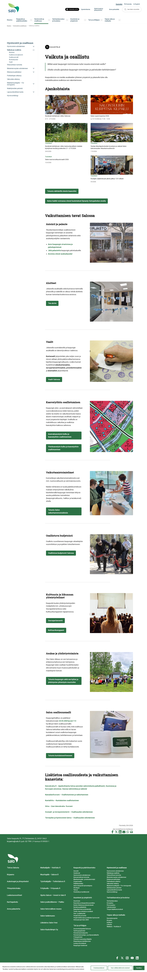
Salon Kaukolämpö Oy (49, 929)
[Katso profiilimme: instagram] (127, 957)
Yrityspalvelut (78, 937)
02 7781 (28, 841)
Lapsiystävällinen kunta (114, 890)
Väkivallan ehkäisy (113, 883)
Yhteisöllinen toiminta (114, 875)
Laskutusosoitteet (14, 895)
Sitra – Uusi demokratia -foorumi (59, 806)
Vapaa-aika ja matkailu (110, 20)
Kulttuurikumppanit (56, 630)
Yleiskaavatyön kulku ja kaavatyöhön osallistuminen (63, 448)
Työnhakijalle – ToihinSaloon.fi (52, 881)
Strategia (77, 888)
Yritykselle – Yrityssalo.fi (50, 888)
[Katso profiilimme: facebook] (117, 957)
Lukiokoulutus (111, 907)
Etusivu (9, 20)
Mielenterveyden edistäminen (116, 877)
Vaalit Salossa (54, 379)
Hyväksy (139, 968)
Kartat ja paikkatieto (80, 907)
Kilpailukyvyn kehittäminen (82, 941)
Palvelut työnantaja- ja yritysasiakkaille (86, 935)
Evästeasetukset (99, 968)
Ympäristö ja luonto (80, 915)
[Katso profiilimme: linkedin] (137, 957)
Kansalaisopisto (112, 918)
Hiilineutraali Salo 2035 (81, 920)
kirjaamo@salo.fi (13, 841)
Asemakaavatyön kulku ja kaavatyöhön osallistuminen (59, 435)
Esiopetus (110, 903)
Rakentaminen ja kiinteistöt (82, 909)
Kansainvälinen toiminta (81, 877)
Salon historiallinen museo (51, 909)
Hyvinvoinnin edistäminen (82, 875)
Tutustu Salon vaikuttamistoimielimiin (58, 511)
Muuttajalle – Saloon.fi (49, 874)
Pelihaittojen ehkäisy (113, 881)
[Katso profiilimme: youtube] (132, 957)
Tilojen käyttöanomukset (115, 909)
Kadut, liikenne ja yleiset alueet (83, 905)
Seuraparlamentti (55, 620)
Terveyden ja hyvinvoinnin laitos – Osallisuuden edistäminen (70, 818)
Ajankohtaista (85, 9)
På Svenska (128, 4)
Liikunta (109, 924)
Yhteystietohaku (13, 888)
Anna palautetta (114, 9)
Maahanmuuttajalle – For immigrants (119, 885)
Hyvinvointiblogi (112, 892)
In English (136, 4)
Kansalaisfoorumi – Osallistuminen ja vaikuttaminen (66, 795)
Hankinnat (77, 873)
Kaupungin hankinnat (80, 945)
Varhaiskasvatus (112, 901)
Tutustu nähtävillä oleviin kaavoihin (61, 191)
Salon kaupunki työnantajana (83, 885)
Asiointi (76, 871)
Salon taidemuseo (47, 916)
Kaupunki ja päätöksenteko (21, 20)
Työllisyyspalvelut (79, 931)
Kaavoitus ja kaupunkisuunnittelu (84, 903)
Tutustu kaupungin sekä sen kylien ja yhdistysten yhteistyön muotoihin (63, 680)
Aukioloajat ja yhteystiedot (98, 9)
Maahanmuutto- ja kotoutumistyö (84, 879)
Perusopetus (111, 905)
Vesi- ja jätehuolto (79, 913)
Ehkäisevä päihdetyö (113, 879)
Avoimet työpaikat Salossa (82, 928)
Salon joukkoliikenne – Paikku (52, 902)
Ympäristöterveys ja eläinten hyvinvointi (86, 917)
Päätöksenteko (78, 883)
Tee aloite (52, 303)
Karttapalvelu (12, 902)
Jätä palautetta (54, 250)
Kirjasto (109, 920)
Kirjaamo (10, 874)
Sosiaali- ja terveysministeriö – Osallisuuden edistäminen (69, 812)
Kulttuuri (109, 922)
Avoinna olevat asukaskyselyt (60, 254)
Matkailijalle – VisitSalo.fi (50, 868)
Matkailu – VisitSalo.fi (114, 926)
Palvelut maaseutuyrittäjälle (83, 939)
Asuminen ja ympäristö (74, 20)
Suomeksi (119, 4)
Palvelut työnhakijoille (81, 933)
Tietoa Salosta (13, 868)
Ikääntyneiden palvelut (114, 888)
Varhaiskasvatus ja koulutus (58, 20)
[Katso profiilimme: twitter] (122, 957)
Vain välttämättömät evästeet (120, 968)
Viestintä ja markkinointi (81, 892)
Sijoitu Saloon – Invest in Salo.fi (53, 895)
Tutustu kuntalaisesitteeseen (60, 755)
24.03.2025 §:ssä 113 (67, 721)
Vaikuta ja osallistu (113, 873)
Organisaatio (78, 881)
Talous (76, 890)
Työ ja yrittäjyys (94, 20)
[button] (132, 9)
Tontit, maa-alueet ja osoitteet (83, 911)
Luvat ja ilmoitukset (80, 943)
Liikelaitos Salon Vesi (48, 923)
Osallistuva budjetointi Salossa (61, 553)
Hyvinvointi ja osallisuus (39, 20)
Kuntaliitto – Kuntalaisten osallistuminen (62, 800)
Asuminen (77, 901)
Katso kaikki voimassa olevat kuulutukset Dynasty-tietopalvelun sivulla (76, 201)
